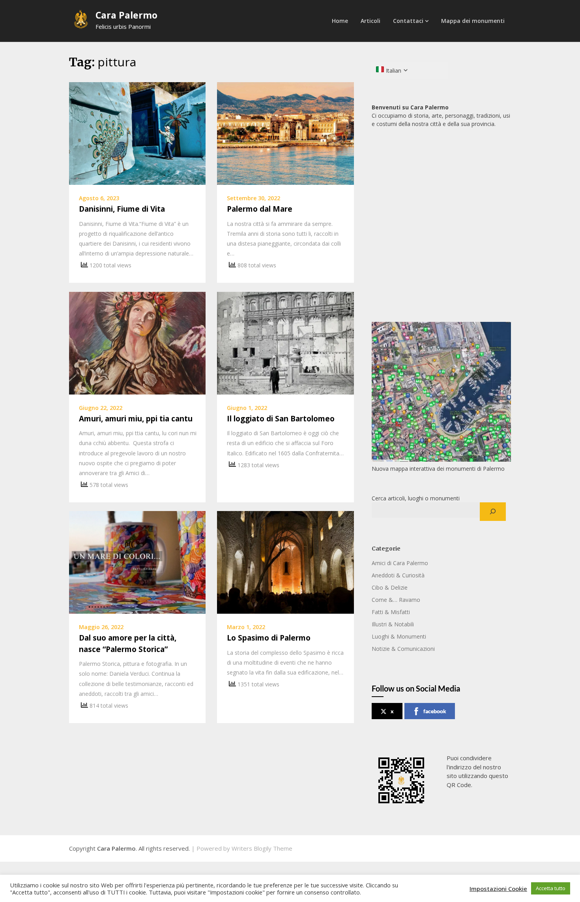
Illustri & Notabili (393, 624)
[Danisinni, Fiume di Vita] (137, 133)
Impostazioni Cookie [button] (498, 888)
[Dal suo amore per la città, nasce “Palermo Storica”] (137, 562)
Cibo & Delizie (390, 587)
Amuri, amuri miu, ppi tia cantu (136, 418)
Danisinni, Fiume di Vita (122, 209)
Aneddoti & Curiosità (398, 575)
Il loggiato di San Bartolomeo (281, 418)
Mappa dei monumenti (473, 20)
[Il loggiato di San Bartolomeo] (285, 342)
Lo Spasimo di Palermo (269, 638)
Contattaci (408, 20)
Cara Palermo (126, 15)
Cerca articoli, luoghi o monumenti (416, 498)
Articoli (370, 20)
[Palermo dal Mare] (285, 133)
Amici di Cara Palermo (400, 563)
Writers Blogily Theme (262, 848)
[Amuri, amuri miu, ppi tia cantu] (137, 342)
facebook (434, 711)
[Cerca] (492, 511)
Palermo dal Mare (259, 209)
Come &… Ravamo (396, 599)
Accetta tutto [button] (550, 888)
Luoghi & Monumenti (399, 636)
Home (340, 20)
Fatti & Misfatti (391, 612)
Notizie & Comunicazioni (403, 648)
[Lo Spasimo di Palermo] (285, 562)
